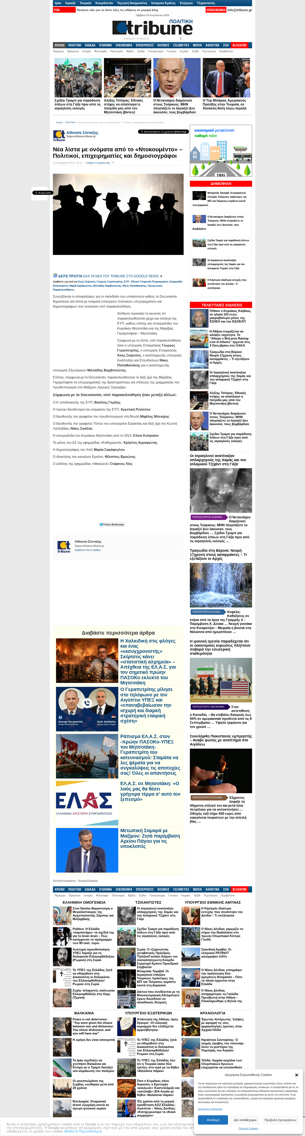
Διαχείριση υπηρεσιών (210, 1109)
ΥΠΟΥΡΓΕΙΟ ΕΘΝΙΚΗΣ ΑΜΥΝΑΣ (213, 902)
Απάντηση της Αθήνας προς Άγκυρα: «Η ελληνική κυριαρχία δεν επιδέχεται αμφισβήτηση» (157, 1024)
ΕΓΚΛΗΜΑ (105, 45)
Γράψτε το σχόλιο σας (98, 162)
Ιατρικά (184, 51)
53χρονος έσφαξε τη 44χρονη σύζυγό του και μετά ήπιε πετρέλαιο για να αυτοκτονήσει (217, 803)
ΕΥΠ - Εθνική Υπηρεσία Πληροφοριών (146, 281)
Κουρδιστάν (104, 3)
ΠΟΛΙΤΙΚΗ (74, 45)
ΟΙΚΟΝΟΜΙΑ (124, 45)
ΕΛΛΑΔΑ (90, 45)
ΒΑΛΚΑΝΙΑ (84, 1013)
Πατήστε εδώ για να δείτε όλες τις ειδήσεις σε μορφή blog (117, 10)
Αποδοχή (213, 1120)
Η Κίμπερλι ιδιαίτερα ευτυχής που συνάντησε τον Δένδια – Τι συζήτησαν (222, 912)
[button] (297, 1075)
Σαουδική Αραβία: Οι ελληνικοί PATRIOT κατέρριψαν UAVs (216, 953)
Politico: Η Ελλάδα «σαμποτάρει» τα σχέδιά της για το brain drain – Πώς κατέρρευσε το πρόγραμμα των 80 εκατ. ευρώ (93, 936)
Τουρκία (85, 3)
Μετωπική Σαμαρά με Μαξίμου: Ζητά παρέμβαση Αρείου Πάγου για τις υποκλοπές (150, 838)
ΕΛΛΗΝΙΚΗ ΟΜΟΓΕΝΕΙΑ (84, 902)
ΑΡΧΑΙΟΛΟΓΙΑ (213, 1013)
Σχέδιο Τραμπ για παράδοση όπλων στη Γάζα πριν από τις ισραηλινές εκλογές (78, 104)
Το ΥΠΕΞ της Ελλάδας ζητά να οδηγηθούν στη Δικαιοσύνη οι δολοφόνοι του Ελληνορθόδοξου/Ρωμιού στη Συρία (92, 977)
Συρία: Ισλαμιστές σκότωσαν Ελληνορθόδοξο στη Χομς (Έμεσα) (94, 994)
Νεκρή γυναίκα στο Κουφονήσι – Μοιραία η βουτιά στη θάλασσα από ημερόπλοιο (221, 628)
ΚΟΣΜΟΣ (163, 45)
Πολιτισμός (116, 51)
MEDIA (197, 45)
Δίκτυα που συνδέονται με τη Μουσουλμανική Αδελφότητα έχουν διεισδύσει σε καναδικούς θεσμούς (158, 997)
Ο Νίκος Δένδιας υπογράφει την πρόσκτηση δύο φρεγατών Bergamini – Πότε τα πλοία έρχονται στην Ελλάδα (221, 977)
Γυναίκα (171, 51)
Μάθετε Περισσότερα (83, 1131)
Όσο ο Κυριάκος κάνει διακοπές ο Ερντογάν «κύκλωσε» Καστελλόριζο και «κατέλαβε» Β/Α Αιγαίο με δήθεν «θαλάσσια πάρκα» (158, 1088)
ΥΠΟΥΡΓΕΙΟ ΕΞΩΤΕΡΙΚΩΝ (148, 1013)
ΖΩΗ (226, 45)
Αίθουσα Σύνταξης (82, 133)
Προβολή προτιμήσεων (280, 1120)
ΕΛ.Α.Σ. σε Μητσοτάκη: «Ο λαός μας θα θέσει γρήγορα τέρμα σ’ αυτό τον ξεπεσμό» (150, 791)
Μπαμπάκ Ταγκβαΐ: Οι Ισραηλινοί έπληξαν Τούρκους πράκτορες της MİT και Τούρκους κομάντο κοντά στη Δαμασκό (156, 978)
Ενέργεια (186, 3)
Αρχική (59, 122)
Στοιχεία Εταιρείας (88, 880)
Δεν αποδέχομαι (245, 1120)
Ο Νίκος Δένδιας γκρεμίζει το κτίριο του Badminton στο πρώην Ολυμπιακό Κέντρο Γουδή (222, 934)
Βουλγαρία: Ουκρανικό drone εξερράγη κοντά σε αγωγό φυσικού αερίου (91, 1105)
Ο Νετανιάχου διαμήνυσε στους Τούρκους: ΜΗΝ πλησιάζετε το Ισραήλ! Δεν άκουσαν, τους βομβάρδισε (229, 419)
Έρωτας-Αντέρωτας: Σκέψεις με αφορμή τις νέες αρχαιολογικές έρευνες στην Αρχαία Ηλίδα (222, 1024)
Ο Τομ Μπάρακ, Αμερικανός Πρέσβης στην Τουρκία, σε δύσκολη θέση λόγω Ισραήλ (225, 104)
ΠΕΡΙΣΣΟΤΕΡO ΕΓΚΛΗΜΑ (207, 797)
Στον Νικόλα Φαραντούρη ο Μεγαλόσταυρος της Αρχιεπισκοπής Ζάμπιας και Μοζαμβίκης (93, 914)
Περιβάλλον (226, 51)
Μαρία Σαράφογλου (80, 285)
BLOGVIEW (239, 45)
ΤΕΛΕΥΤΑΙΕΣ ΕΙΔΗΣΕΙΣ (222, 305)
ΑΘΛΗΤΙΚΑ (212, 45)
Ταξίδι (195, 51)
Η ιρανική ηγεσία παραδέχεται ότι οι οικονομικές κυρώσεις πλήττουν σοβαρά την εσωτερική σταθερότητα (220, 647)
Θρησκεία (73, 51)
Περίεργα (58, 51)
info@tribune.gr (239, 10)
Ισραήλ (70, 3)
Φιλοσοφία (100, 51)
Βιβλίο (130, 51)
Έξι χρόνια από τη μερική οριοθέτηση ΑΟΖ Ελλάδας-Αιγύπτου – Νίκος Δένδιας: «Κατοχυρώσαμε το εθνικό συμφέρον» (156, 1108)
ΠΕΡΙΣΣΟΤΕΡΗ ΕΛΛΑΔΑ (206, 611)
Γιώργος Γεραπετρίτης (110, 281)
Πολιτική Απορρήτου (64, 880)
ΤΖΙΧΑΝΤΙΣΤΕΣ (148, 902)
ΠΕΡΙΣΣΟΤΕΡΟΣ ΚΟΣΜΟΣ (207, 517)
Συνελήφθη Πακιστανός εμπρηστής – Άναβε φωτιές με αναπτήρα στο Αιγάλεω (221, 740)
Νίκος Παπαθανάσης (134, 285)
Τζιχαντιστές (206, 3)
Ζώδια (141, 51)
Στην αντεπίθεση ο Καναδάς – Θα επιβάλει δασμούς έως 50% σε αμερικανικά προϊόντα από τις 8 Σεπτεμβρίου (221, 714)
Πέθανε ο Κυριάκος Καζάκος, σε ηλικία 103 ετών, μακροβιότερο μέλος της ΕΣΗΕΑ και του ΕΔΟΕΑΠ (230, 316)
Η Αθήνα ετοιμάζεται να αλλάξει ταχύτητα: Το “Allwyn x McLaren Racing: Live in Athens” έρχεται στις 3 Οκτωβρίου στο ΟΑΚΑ (230, 338)
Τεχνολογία (209, 51)
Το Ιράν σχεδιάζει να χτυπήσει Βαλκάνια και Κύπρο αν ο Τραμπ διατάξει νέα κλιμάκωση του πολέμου (93, 1065)
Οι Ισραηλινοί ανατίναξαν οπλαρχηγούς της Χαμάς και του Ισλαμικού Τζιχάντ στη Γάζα (230, 378)
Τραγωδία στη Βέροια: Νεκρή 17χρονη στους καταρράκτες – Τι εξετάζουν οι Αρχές (229, 357)
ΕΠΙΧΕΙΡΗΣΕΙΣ (145, 45)
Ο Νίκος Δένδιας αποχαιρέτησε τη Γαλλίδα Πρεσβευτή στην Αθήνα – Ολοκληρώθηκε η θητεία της (221, 996)
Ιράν (58, 3)
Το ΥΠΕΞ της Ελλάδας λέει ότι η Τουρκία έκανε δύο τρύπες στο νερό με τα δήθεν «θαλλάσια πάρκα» (158, 1065)
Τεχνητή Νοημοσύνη (132, 3)
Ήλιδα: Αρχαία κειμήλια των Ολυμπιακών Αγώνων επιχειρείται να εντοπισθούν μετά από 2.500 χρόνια (221, 1065)
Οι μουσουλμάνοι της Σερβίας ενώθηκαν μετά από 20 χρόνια (93, 1084)
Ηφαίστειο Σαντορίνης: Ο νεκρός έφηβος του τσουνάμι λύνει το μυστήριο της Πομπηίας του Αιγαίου (222, 1045)
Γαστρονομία (155, 51)
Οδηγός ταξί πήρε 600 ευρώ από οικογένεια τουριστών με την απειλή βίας (218, 817)
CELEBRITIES (181, 45)
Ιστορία (86, 51)
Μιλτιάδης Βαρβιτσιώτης (107, 285)
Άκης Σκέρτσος (86, 281)
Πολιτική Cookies (248, 1128)
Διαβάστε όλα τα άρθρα (88, 550)
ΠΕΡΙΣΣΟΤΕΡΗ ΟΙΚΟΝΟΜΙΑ (208, 706)
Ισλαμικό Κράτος (163, 3)
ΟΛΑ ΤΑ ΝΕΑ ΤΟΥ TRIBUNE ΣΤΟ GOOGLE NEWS (109, 276)
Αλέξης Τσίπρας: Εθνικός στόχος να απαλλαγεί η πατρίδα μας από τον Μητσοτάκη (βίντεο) (228, 398)
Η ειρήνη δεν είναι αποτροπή (94, 1039)
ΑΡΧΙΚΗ (60, 45)
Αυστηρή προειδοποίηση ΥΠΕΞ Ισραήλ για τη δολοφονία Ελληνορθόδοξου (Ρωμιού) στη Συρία (93, 955)
